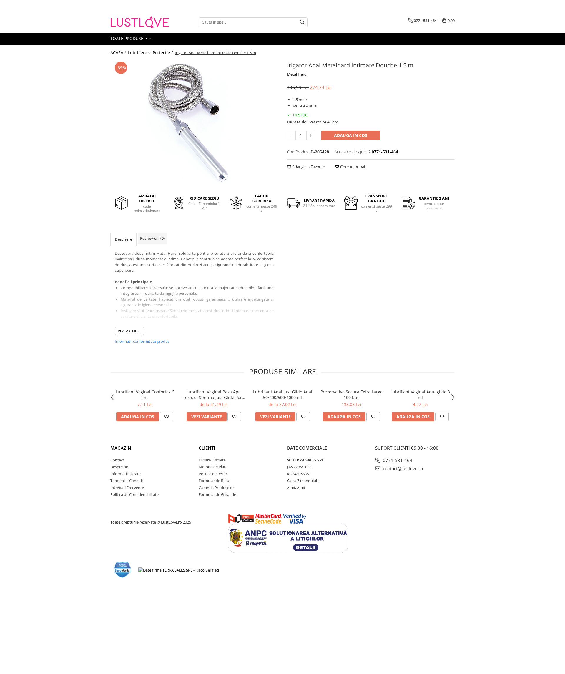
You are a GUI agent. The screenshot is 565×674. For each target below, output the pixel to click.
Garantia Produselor (216, 487)
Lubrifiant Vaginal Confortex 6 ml (145, 394)
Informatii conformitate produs (142, 341)
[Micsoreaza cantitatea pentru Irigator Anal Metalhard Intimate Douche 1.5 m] (291, 135)
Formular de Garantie (217, 494)
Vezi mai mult (129, 331)
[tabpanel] (194, 122)
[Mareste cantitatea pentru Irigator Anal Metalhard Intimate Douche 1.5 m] (310, 135)
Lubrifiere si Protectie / (151, 52)
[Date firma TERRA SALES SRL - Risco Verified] (178, 570)
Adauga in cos (350, 135)
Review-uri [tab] (152, 238)
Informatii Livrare (125, 473)
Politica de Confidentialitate (134, 494)
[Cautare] (302, 22)
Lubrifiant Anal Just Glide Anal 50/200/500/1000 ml (282, 394)
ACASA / (118, 52)
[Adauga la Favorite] (166, 416)
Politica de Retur (213, 473)
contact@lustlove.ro (402, 468)
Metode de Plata (213, 466)
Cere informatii (353, 167)
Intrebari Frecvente (127, 487)
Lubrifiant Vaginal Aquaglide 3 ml (420, 394)
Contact (117, 460)
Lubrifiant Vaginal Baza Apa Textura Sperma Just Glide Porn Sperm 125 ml (214, 394)
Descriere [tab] (123, 239)
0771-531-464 (397, 460)
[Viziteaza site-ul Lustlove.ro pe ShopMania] (122, 570)
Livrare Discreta (212, 460)
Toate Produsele (129, 38)
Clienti (207, 448)
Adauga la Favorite (308, 167)
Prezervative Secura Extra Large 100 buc (351, 394)
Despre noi (119, 466)
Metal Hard (297, 74)
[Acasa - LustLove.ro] (139, 22)
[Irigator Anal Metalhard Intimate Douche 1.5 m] (194, 122)
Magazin (120, 448)
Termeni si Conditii (126, 480)
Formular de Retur (215, 480)
